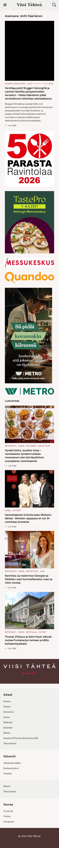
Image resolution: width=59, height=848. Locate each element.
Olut (30, 83)
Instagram (8, 821)
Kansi (21, 446)
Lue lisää (12, 125)
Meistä (6, 732)
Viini (42, 571)
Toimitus (7, 773)
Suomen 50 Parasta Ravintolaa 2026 (20, 738)
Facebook (8, 811)
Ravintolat (44, 446)
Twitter (7, 816)
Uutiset (17, 510)
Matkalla (31, 632)
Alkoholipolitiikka (15, 83)
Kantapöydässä (11, 768)
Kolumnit (31, 446)
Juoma (6, 717)
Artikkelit (11, 446)
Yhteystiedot (9, 743)
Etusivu (7, 701)
